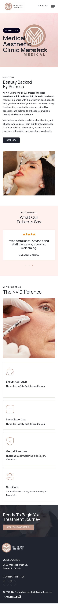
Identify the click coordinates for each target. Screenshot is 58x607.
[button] (53, 6)
